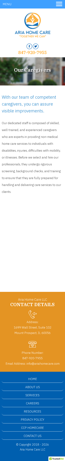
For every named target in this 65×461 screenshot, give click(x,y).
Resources (32, 411)
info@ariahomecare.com (43, 364)
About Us (32, 387)
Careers (32, 403)
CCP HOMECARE (32, 428)
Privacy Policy (32, 420)
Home (32, 379)
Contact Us (33, 436)
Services (32, 395)
